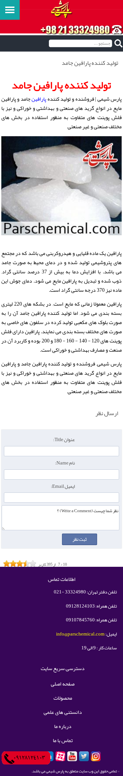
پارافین (38, 99)
